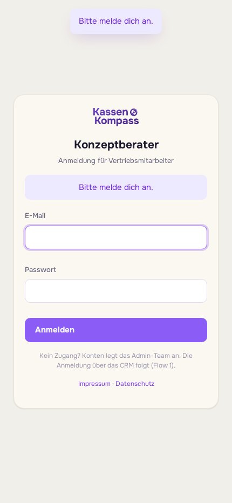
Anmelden (54, 329)
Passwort (40, 269)
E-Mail (35, 215)
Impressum (94, 383)
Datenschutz (134, 383)
